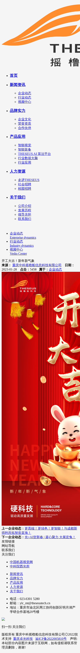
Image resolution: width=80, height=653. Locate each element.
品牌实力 (17, 110)
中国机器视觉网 (21, 562)
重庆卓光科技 (23, 638)
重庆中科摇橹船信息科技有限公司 (37, 265)
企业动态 (24, 93)
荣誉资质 (24, 123)
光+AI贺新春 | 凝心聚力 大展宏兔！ (50, 537)
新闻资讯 (17, 84)
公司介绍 (24, 206)
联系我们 (24, 219)
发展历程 (24, 210)
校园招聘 (24, 188)
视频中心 (24, 101)
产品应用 (17, 136)
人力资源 (17, 171)
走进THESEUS (28, 180)
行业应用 (24, 162)
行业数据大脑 (28, 158)
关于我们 (17, 197)
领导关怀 (24, 214)
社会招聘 (24, 184)
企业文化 (24, 119)
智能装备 (24, 149)
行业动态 (24, 97)
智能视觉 (24, 145)
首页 (14, 75)
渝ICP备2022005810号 (51, 638)
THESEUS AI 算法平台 (34, 154)
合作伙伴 (24, 128)
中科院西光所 (20, 566)
